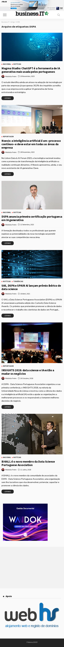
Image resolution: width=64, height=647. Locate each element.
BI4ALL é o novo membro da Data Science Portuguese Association (28, 463)
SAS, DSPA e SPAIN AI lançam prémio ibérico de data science (31, 287)
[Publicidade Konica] (25, 522)
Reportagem (8, 136)
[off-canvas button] (5, 15)
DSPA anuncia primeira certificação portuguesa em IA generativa (31, 218)
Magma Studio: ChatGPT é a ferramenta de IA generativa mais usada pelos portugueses (30, 69)
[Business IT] (32, 13)
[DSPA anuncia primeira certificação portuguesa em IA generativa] (32, 195)
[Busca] (59, 15)
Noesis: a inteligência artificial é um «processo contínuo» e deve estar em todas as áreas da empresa (31, 144)
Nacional (7, 64)
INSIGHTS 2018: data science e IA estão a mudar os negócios (27, 371)
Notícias (17, 64)
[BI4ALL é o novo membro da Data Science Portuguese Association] (32, 434)
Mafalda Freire (10, 76)
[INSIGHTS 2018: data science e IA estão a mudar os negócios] (32, 342)
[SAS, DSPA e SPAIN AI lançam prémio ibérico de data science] (32, 264)
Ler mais (7, 98)
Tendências (18, 281)
